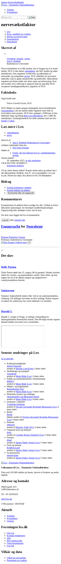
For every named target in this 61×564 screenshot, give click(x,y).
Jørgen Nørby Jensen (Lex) (28, 442)
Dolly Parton (8, 266)
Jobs (9, 538)
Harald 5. (6, 311)
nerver (27, 76)
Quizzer (10, 10)
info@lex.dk (6, 499)
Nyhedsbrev (12, 12)
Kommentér (21, 193)
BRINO (10, 381)
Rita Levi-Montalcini (33, 116)
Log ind (10, 546)
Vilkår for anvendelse (16, 558)
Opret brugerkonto (15, 543)
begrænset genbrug (15, 165)
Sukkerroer (7, 290)
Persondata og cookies (17, 560)
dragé (9, 440)
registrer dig (19, 220)
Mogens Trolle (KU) (25, 427)
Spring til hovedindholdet (12, 2)
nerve (9, 135)
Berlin (9, 414)
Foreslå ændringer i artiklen (19, 187)
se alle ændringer (33, 160)
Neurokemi (34, 226)
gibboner (11, 425)
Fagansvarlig (10, 226)
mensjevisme (12, 455)
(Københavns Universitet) (31, 142)
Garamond (11, 374)
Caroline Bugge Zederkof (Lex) (30, 435)
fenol (9, 432)
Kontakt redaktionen (16, 535)
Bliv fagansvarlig (14, 540)
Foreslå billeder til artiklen (18, 190)
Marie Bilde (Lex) (24, 376)
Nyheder (11, 516)
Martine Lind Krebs (24, 368)
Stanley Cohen (7, 121)
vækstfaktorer (13, 133)
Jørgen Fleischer (14, 366)
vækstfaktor (30, 71)
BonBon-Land (13, 447)
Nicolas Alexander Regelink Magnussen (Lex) (36, 407)
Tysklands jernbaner (16, 404)
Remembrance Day (15, 389)
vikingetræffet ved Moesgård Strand (23, 396)
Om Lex (10, 533)
